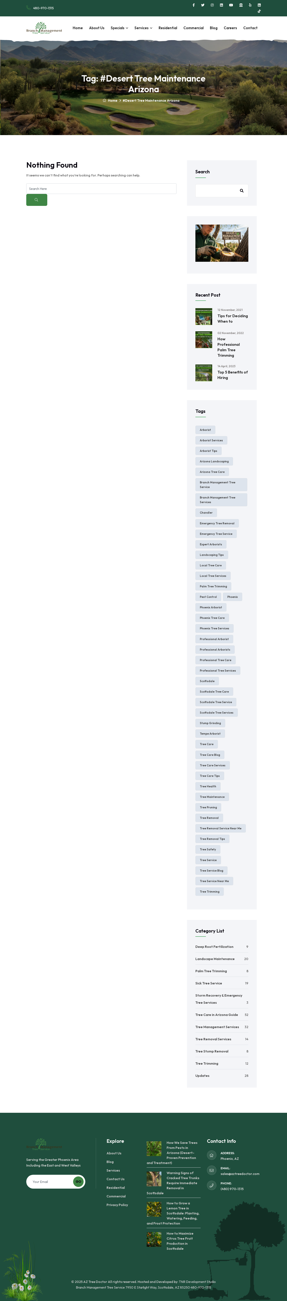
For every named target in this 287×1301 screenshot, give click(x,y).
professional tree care (215, 660)
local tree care (211, 565)
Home (78, 28)
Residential (168, 28)
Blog (213, 28)
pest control (208, 597)
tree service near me (214, 881)
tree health (208, 786)
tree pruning (208, 807)
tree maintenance (212, 796)
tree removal (209, 818)
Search (202, 172)
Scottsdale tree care (214, 691)
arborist (205, 429)
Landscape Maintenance (215, 959)
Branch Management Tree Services (217, 500)
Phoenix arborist (211, 607)
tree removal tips (212, 839)
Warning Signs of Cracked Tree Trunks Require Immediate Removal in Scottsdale (173, 1183)
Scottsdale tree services (216, 712)
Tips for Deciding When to (232, 318)
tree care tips (210, 775)
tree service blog (211, 870)
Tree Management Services (217, 1027)
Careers (230, 28)
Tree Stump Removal (211, 1051)
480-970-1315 (43, 8)
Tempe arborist (210, 733)
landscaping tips (212, 554)
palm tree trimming (213, 586)
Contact (250, 28)
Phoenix (232, 597)
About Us (96, 28)
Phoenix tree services (214, 628)
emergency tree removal (217, 523)
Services (141, 28)
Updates (202, 1075)
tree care (206, 744)
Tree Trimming (206, 1063)
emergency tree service (216, 533)
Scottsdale (207, 681)
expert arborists (211, 544)
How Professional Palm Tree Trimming (228, 347)
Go (78, 1181)
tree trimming (209, 891)
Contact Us (116, 1179)
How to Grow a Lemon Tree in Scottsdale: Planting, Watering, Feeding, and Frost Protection (173, 1213)
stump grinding (210, 723)
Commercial (193, 28)
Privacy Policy (117, 1205)
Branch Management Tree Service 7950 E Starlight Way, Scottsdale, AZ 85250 (133, 1287)
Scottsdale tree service (216, 702)
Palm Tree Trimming (211, 971)
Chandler (206, 512)
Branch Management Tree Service (217, 485)
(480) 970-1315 (232, 1189)
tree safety (208, 849)
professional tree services (218, 670)
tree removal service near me (220, 828)
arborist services (211, 440)
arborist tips (208, 451)
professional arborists (215, 649)
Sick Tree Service (208, 983)
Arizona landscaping (214, 461)
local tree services (213, 575)
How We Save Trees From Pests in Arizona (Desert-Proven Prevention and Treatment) (172, 1153)
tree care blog (210, 754)
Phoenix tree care (212, 618)
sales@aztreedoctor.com (240, 1174)
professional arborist (214, 639)
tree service (208, 860)
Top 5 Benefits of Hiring (232, 375)
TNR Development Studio (197, 1282)
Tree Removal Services (213, 1039)
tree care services (212, 765)
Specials (117, 28)
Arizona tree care (212, 472)
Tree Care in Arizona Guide (216, 1015)
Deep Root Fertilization (214, 947)
